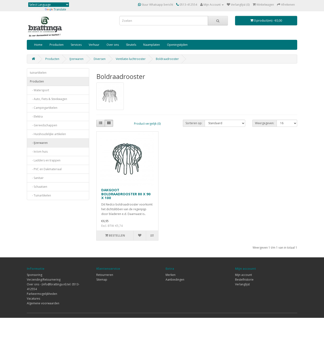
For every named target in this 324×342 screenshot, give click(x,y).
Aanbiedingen (175, 280)
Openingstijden (177, 45)
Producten (57, 45)
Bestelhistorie (244, 280)
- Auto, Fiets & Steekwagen (48, 99)
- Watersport (39, 90)
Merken (171, 275)
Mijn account (243, 275)
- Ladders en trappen (45, 160)
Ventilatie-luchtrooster (131, 59)
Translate (60, 9)
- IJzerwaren (39, 143)
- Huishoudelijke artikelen (48, 134)
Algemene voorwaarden (43, 303)
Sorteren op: (193, 123)
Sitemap (101, 280)
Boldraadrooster (167, 59)
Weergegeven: (264, 123)
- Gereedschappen (43, 125)
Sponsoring (34, 275)
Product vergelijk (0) (147, 124)
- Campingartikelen (43, 108)
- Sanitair (37, 178)
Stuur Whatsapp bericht (157, 5)
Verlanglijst (242, 284)
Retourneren (104, 275)
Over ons (112, 45)
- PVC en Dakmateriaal (46, 169)
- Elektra (36, 116)
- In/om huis (39, 152)
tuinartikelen (38, 73)
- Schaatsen (38, 187)
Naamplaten (151, 45)
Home (38, 45)
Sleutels (131, 45)
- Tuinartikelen (40, 195)
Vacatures (33, 298)
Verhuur (94, 45)
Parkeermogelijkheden (42, 294)
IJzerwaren (76, 59)
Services (76, 45)
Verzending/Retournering (43, 280)
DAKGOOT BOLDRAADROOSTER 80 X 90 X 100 (126, 193)
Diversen (100, 59)
